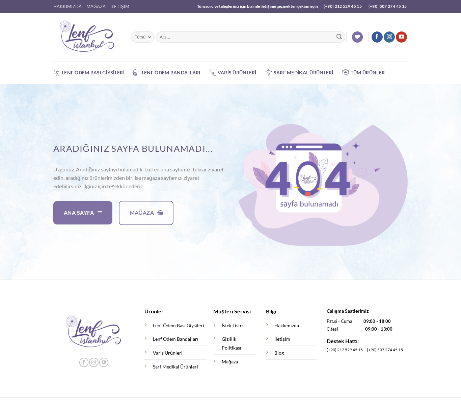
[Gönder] (339, 37)
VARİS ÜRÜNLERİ (237, 72)
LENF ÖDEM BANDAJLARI (171, 72)
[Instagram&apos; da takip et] (389, 37)
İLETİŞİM (119, 6)
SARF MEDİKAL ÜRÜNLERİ (303, 72)
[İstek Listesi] (357, 37)
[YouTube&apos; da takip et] (401, 37)
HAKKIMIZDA (67, 6)
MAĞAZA (96, 6)
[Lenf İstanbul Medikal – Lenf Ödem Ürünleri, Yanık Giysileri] (87, 37)
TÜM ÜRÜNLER (368, 72)
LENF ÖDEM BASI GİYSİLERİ (93, 72)
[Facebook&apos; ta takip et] (377, 37)
